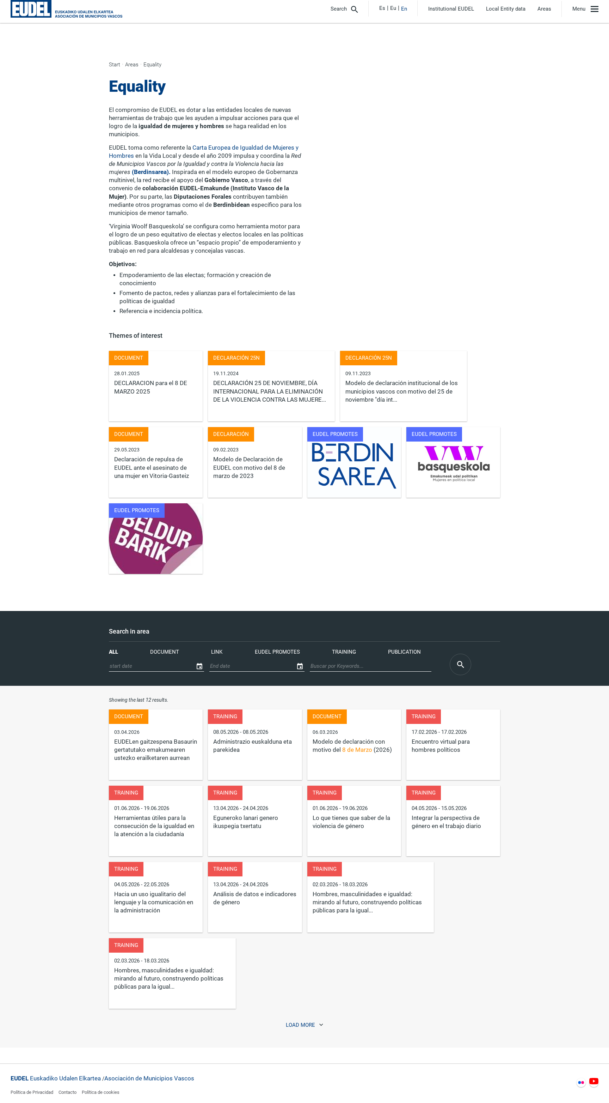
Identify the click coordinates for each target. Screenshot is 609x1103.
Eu (393, 8)
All (113, 652)
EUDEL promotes (277, 652)
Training (344, 652)
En (404, 9)
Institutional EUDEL (451, 9)
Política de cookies (100, 1092)
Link (216, 652)
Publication (404, 652)
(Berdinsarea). (151, 172)
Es (382, 8)
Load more (301, 1025)
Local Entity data (505, 9)
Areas (544, 9)
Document (164, 652)
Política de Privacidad (32, 1092)
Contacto (67, 1092)
